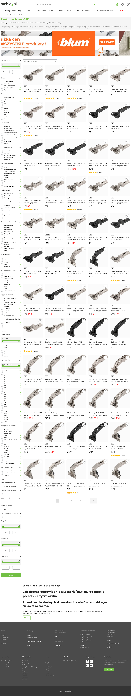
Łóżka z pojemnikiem (60, 632)
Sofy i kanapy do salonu (87, 637)
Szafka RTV (110, 636)
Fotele (3, 635)
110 (12, 392)
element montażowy (12, 130)
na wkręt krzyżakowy (12, 155)
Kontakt (47, 661)
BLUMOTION (12, 433)
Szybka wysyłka (12, 87)
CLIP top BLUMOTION (12, 440)
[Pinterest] (87, 665)
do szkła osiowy (12, 128)
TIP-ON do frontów (12, 463)
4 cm (12, 347)
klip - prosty (12, 153)
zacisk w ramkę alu (12, 290)
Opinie (47, 669)
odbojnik (12, 475)
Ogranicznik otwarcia (12, 169)
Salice (12, 116)
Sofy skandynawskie (86, 641)
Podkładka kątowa (12, 173)
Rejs (12, 114)
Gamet (12, 108)
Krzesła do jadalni (32, 637)
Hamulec (12, 167)
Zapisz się (109, 669)
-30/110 (12, 417)
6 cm (12, 352)
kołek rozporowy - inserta (12, 279)
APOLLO (12, 429)
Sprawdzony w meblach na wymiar (12, 84)
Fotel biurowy (5, 637)
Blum (12, 102)
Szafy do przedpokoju (113, 643)
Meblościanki (58, 641)
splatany (12, 139)
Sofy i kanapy (85, 635)
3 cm (12, 345)
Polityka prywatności (28, 663)
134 (12, 398)
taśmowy (12, 143)
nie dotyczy (12, 126)
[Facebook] (87, 661)
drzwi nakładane (12, 196)
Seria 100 (12, 457)
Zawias (12, 184)
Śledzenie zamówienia (7, 661)
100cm (12, 356)
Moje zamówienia (6, 663)
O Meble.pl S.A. (49, 667)
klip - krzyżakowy (12, 151)
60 (12, 373)
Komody (30, 631)
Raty (23, 671)
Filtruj (11, 575)
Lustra (56, 637)
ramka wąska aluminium (12, 211)
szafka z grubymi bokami (12, 249)
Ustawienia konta (6, 665)
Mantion (12, 112)
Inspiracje (25, 677)
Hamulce (12, 446)
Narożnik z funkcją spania (87, 630)
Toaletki (109, 647)
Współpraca (48, 663)
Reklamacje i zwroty (28, 665)
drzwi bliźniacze (12, 193)
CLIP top (12, 437)
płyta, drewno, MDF (12, 207)
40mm (12, 264)
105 (12, 388)
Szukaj (94, 4)
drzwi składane (12, 240)
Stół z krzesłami (111, 632)
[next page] (93, 500)
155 (12, 400)
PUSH (12, 452)
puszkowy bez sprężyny (12, 132)
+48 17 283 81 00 (70, 661)
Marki (47, 671)
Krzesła (29, 635)
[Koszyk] (128, 4)
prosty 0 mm (12, 311)
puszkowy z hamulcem (12, 134)
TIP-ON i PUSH (12, 177)
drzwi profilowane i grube (12, 234)
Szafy (109, 641)
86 (12, 377)
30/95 (12, 411)
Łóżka (29, 645)
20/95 (12, 409)
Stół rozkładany (111, 630)
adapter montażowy (12, 471)
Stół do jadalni (84, 647)
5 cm (12, 349)
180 (12, 405)
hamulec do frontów (12, 473)
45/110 (12, 421)
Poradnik (24, 675)
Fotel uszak (4, 639)
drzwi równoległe (12, 238)
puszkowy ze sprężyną (12, 137)
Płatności (25, 673)
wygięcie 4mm (12, 313)
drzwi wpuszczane (12, 198)
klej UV (12, 282)
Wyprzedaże (12, 90)
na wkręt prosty (12, 157)
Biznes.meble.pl (49, 675)
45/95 (12, 413)
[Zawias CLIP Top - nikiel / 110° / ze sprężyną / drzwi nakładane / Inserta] (120, 75)
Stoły (82, 645)
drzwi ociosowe (12, 231)
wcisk (12, 286)
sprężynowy (12, 141)
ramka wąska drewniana (12, 215)
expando (12, 274)
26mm (12, 258)
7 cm (12, 354)
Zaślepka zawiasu (12, 182)
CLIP (12, 435)
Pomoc (24, 669)
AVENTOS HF (12, 431)
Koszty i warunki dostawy (29, 667)
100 (12, 385)
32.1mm (12, 260)
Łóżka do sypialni (59, 630)
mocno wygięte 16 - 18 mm (12, 299)
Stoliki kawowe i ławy (34, 641)
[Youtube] (91, 665)
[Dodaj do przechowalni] (40, 67)
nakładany (12, 306)
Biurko (3, 631)
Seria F (12, 461)
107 (12, 390)
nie (12, 325)
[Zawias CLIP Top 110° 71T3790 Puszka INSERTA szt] (55, 223)
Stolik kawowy (111, 634)
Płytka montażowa (12, 171)
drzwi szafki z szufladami (12, 245)
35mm (12, 262)
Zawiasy (12, 450)
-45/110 (12, 419)
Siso (12, 118)
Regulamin (25, 661)
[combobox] (40, 61)
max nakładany (12, 304)
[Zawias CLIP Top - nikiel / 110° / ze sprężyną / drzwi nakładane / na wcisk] (33, 112)
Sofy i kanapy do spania (87, 639)
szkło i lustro (12, 218)
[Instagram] (91, 661)
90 (12, 379)
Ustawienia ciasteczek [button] (7, 667)
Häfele (12, 110)
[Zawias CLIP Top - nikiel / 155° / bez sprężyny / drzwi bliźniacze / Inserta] (55, 398)
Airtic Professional (12, 97)
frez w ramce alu (12, 276)
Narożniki (57, 645)
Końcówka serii (12, 81)
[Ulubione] (122, 4)
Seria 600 (12, 459)
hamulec (12, 494)
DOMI (12, 444)
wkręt (12, 288)
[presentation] (4, 43)
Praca (47, 665)
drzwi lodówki (12, 229)
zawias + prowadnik (12, 186)
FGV (12, 104)
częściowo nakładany (12, 302)
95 (12, 383)
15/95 (12, 407)
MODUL (12, 448)
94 (12, 381)
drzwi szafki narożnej (12, 242)
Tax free (24, 679)
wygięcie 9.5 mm (12, 315)
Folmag (12, 106)
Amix (12, 99)
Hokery (3, 643)
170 (12, 402)
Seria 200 (12, 454)
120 (12, 394)
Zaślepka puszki (12, 179)
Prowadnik (12, 175)
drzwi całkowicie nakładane (12, 226)
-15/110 (12, 415)
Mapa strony (49, 673)
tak (12, 327)
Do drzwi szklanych (12, 442)
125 (12, 396)
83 (12, 375)
